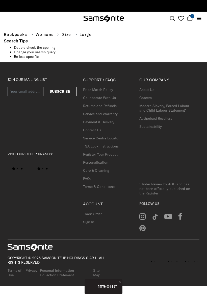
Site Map (96, 272)
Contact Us (92, 130)
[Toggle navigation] (198, 18)
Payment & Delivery (98, 122)
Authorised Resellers (155, 118)
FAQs (87, 178)
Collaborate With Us (99, 97)
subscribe (60, 91)
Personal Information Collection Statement (57, 272)
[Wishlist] (181, 18)
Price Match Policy (98, 89)
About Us (146, 89)
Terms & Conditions (99, 186)
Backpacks (15, 34)
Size (66, 34)
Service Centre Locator (101, 138)
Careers (145, 97)
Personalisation (95, 162)
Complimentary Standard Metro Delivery (159, 5)
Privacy (31, 270)
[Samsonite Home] (104, 18)
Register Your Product (100, 154)
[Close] (120, 281)
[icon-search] (172, 18)
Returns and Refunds (100, 106)
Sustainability (150, 126)
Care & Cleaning (96, 170)
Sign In (88, 222)
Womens (45, 34)
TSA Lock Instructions (101, 146)
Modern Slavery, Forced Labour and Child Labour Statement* (164, 108)
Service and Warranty (100, 114)
